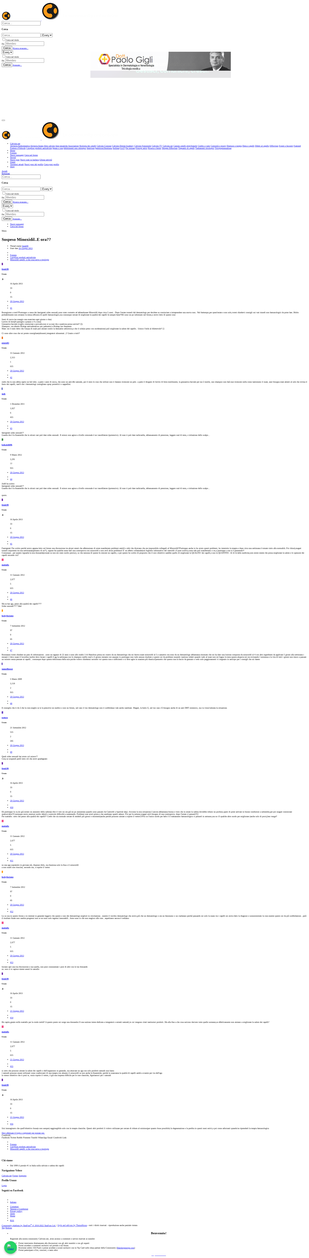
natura (5, 717)
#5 (11, 544)
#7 (11, 650)
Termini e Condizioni (19, 1209)
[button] (3, 120)
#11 (11, 860)
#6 (11, 599)
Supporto (22, 1175)
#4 (11, 479)
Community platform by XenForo (29, 1225)
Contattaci (14, 1206)
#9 (11, 752)
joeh (3, 394)
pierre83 (5, 343)
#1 (11, 308)
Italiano (13, 1202)
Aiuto (12, 1213)
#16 (11, 1124)
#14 (11, 1018)
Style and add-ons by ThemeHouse (72, 1225)
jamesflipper (7, 669)
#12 (11, 911)
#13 (11, 962)
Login (4, 1185)
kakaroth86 (7, 445)
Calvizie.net (7, 1175)
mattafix (5, 565)
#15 (11, 1066)
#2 (11, 377)
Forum (15, 1175)
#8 (11, 703)
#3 (11, 428)
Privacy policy (16, 1211)
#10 (11, 807)
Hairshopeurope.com (125, 1248)
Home (12, 1216)
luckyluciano (7, 616)
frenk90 (25, 246)
